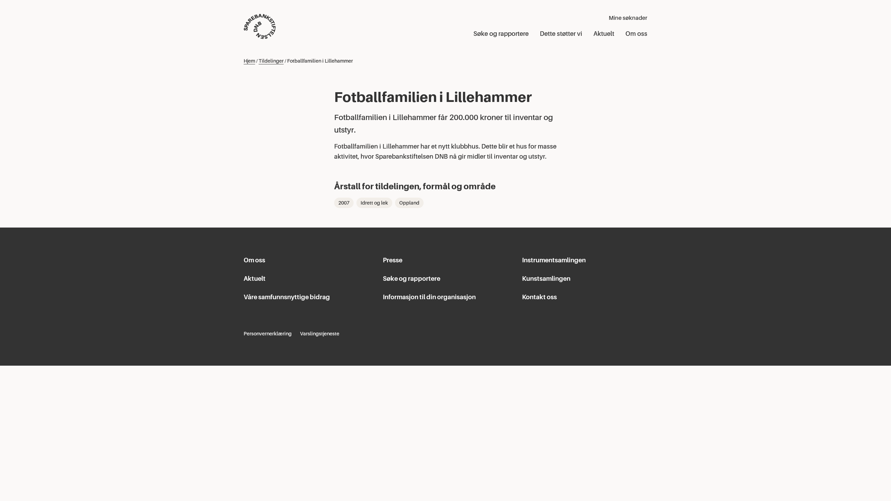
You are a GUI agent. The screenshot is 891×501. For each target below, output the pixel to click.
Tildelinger (271, 61)
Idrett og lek (374, 203)
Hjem (249, 61)
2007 (343, 203)
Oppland (409, 203)
